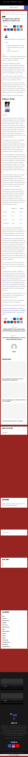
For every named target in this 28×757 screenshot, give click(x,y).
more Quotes (4, 432)
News (3, 629)
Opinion (4, 633)
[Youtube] (17, 746)
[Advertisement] (12, 445)
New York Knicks (8, 69)
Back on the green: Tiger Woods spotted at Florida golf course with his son (12, 379)
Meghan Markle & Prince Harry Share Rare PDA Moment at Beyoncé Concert (14, 330)
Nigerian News (5, 631)
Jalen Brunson (8, 275)
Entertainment (5, 620)
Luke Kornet (12, 286)
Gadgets (4, 622)
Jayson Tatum (5, 189)
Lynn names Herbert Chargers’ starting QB (12, 421)
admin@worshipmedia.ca (17, 737)
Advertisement (14, 1)
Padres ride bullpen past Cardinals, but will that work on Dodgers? (14, 400)
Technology (5, 640)
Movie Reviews (5, 627)
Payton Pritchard (15, 176)
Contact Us (20, 1)
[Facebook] (9, 746)
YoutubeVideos (6, 646)
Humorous (5, 624)
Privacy (7, 1)
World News (5, 644)
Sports (4, 16)
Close (6, 42)
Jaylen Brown (5, 238)
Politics (4, 635)
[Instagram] (13, 746)
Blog (4, 1)
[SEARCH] (24, 532)
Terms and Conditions (14, 755)
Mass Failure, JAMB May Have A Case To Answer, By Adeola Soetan (14, 339)
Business (4, 618)
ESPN (4, 22)
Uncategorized (6, 642)
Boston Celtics (22, 56)
